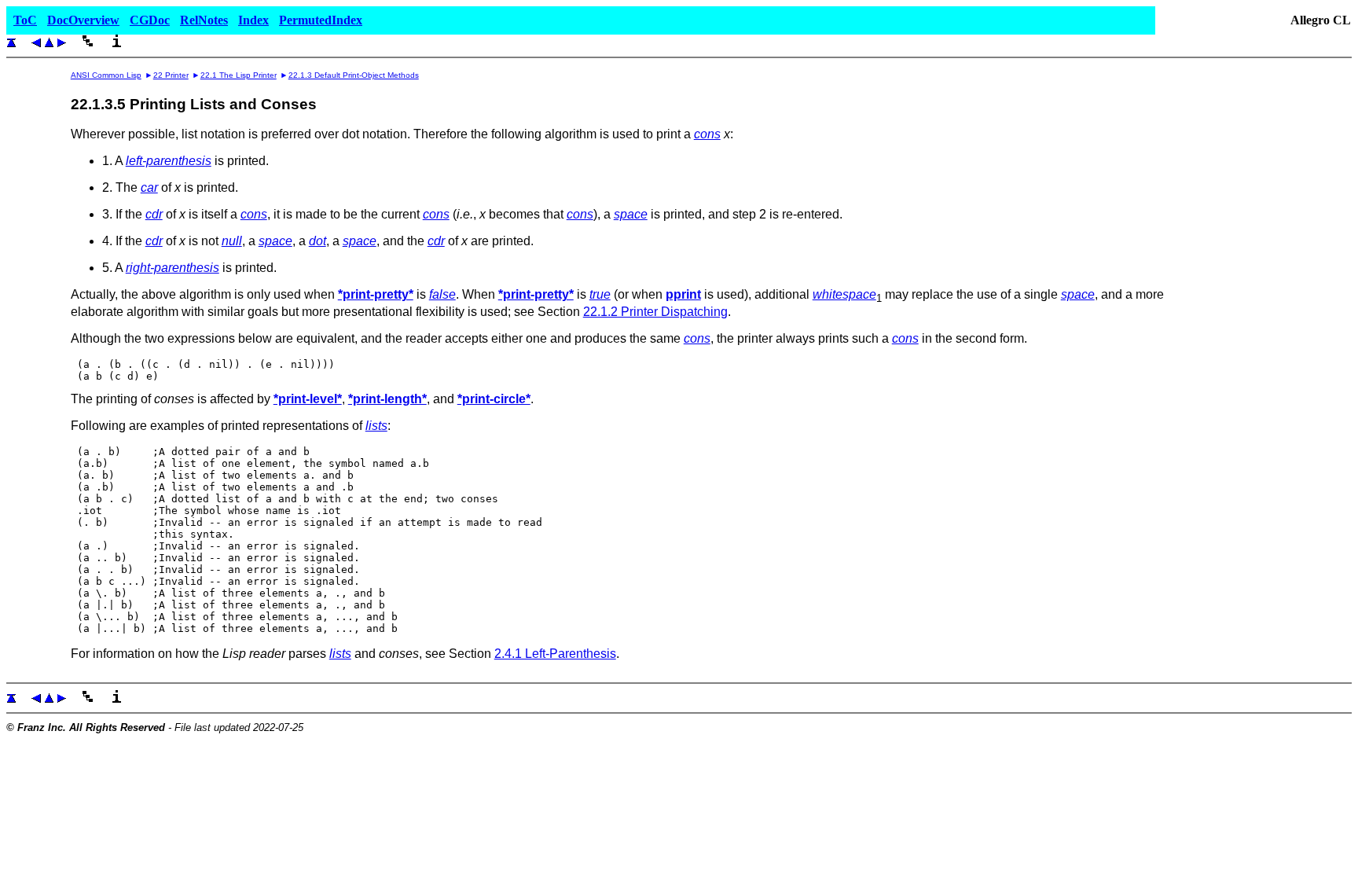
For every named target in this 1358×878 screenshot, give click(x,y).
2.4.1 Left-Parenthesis (555, 653)
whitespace (844, 294)
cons (707, 134)
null (232, 241)
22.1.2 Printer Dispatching (655, 311)
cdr (154, 214)
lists (376, 425)
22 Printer (171, 75)
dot (317, 241)
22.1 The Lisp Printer (238, 75)
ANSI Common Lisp (106, 75)
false (442, 294)
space (631, 214)
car (149, 187)
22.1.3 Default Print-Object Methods (353, 75)
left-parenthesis (168, 160)
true (600, 294)
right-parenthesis (172, 267)
